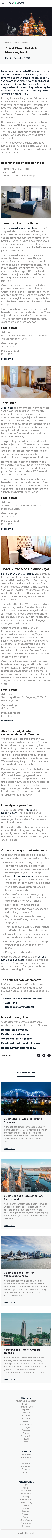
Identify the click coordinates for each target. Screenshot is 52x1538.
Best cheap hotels (21, 42)
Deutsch (26, 1412)
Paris (26, 1484)
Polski (26, 1421)
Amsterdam (26, 1499)
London (26, 1511)
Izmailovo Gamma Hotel (16, 168)
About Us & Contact (26, 1400)
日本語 (26, 1439)
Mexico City (26, 1502)
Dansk (26, 1433)
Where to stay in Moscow (16, 1038)
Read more (9, 1148)
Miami (26, 1487)
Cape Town (26, 1520)
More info (7, 358)
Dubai (26, 1517)
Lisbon (26, 1505)
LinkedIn (26, 1472)
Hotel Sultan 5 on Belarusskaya (19, 175)
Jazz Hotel (9, 172)
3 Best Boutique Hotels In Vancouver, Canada (19, 1274)
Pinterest (26, 1466)
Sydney (26, 1526)
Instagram (26, 1454)
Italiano (26, 1418)
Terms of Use (26, 1406)
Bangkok (26, 1514)
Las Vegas (26, 1496)
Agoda (28, 809)
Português (26, 1436)
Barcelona (26, 1490)
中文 (26, 1442)
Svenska (26, 1430)
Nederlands (26, 1424)
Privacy (26, 1403)
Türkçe (26, 1427)
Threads (26, 1463)
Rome (26, 1508)
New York (26, 1493)
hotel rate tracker (24, 876)
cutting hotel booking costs (23, 958)
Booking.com (9, 812)
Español (26, 1409)
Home (8, 42)
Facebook (26, 1457)
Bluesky (26, 1469)
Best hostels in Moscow (15, 1034)
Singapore (26, 1523)
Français (26, 1415)
